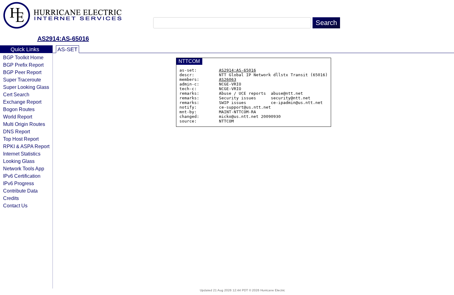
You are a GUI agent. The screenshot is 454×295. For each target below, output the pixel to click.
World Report (17, 116)
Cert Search (16, 94)
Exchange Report (22, 102)
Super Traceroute (22, 79)
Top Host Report (21, 139)
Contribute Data (20, 190)
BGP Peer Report (22, 72)
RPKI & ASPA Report (26, 146)
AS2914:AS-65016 (63, 38)
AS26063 (227, 79)
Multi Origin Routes (24, 124)
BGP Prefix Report (23, 65)
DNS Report (16, 131)
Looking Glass (19, 161)
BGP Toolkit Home (23, 57)
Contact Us (15, 205)
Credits (11, 198)
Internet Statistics (21, 153)
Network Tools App (23, 168)
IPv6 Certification (21, 176)
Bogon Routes (19, 109)
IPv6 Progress (18, 183)
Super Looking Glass (26, 87)
